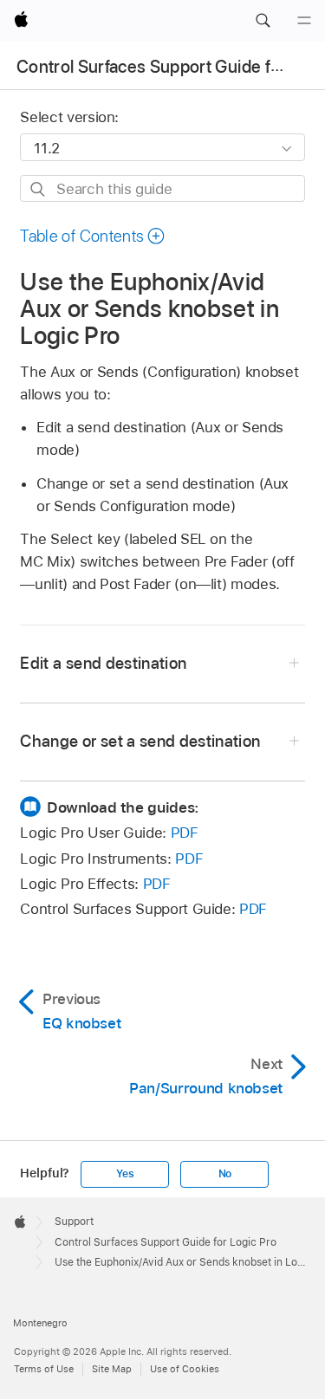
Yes (124, 1174)
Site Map (112, 1369)
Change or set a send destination (140, 741)
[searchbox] (162, 188)
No (225, 1174)
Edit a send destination (103, 663)
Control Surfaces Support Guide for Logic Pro (165, 1242)
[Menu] (304, 21)
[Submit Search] (38, 189)
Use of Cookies (184, 1369)
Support (74, 1221)
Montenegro (40, 1323)
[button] (262, 21)
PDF (184, 832)
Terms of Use (44, 1369)
